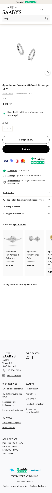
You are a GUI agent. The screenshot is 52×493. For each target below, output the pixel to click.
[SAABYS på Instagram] (27, 357)
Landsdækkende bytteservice (10, 403)
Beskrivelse (8, 193)
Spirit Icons (7, 93)
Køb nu (26, 149)
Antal (5, 123)
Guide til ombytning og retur (12, 395)
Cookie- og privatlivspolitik (32, 410)
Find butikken (32, 389)
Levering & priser (11, 206)
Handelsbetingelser (35, 404)
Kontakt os (31, 394)
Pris (4, 98)
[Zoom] (47, 72)
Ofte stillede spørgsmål (12, 389)
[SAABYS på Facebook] (32, 357)
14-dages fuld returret (14, 213)
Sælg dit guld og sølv (11, 422)
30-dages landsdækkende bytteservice (23, 200)
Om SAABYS (31, 399)
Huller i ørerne (8, 427)
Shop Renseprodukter (26, 482)
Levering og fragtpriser (12, 410)
